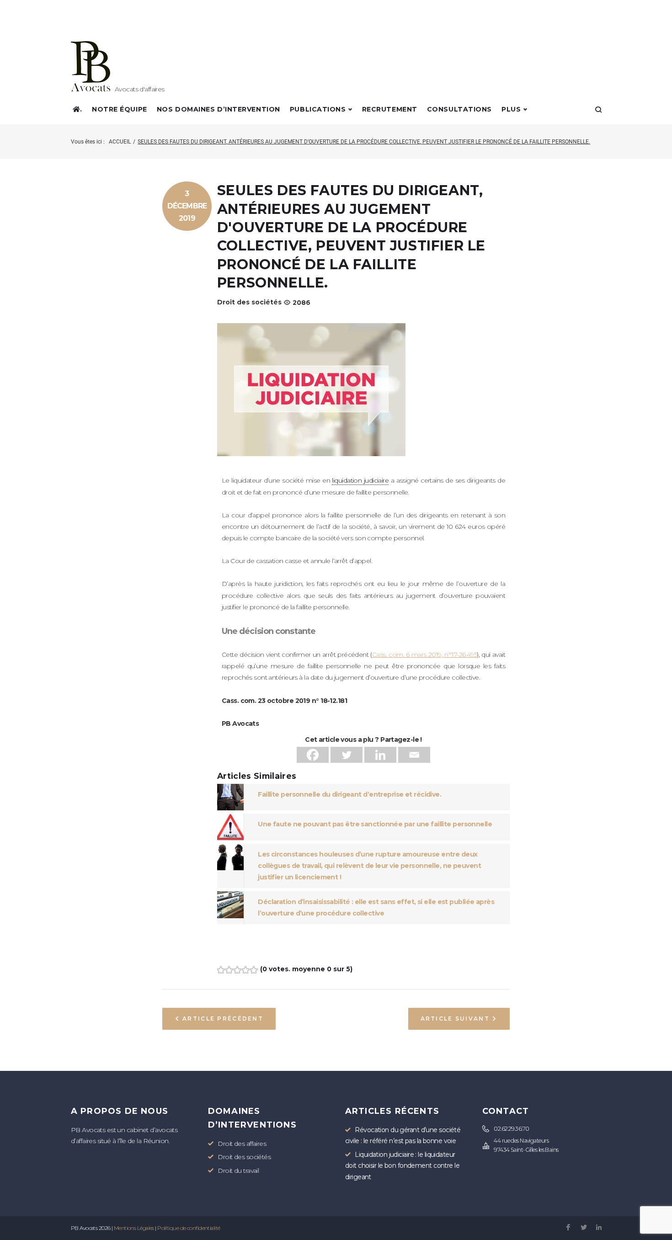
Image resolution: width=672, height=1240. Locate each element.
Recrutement (389, 109)
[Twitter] (347, 755)
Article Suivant (455, 1018)
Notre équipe (119, 109)
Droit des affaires (242, 1143)
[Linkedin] (380, 755)
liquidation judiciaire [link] (360, 480)
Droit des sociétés (249, 302)
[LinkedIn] (598, 1228)
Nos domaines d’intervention (218, 109)
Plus (511, 109)
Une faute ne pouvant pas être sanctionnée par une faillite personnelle (375, 824)
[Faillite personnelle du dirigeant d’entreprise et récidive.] (230, 789)
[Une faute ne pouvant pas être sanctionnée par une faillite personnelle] (230, 819)
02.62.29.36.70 (511, 1128)
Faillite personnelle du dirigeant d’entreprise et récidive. (349, 794)
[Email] (414, 755)
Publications (318, 109)
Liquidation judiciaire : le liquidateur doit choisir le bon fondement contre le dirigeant (402, 1165)
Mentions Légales (134, 1227)
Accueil (120, 141)
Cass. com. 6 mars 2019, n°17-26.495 (424, 654)
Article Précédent (222, 1018)
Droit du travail (238, 1170)
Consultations (459, 109)
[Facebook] (313, 755)
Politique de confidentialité (188, 1227)
